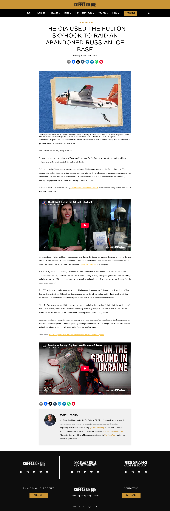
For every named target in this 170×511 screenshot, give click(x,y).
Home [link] (29, 13)
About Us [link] (75, 496)
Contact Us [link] (131, 495)
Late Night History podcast (113, 431)
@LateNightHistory (97, 428)
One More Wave (110, 435)
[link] (85, 5)
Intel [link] (66, 13)
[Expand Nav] (58, 13)
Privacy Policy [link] (85, 496)
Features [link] (41, 13)
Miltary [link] (54, 13)
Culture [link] (102, 13)
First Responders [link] (84, 13)
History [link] (89, 23)
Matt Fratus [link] (92, 56)
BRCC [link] (114, 13)
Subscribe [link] (130, 13)
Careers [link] (96, 496)
